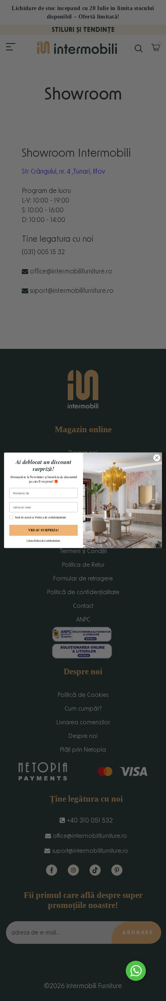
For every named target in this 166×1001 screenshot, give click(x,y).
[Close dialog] (156, 458)
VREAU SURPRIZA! (43, 530)
